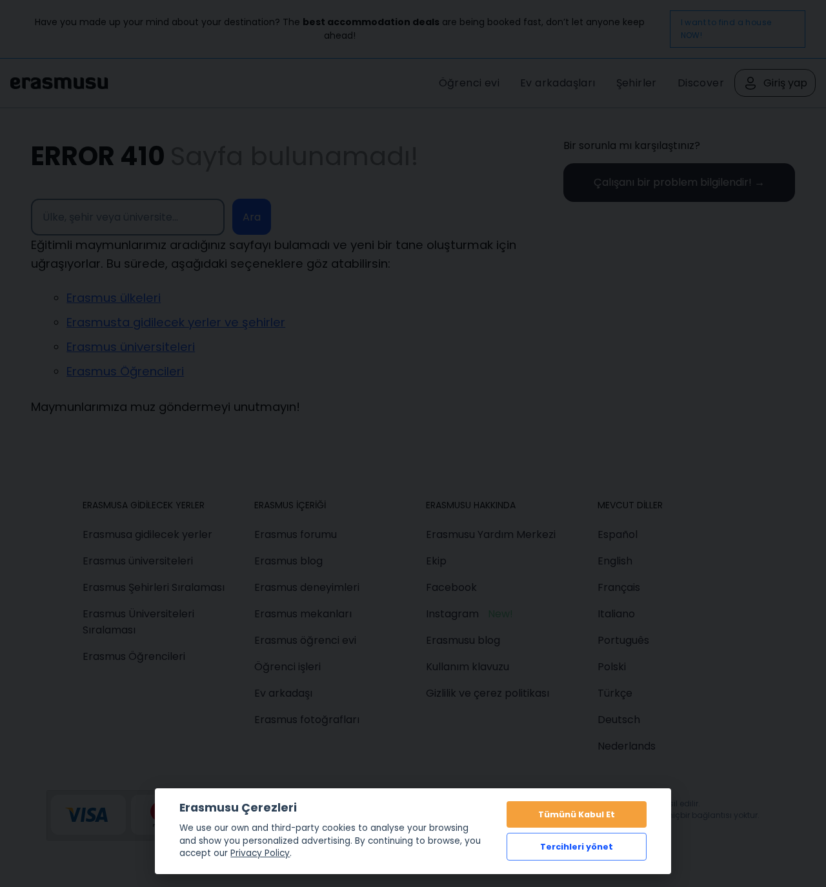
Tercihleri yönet (576, 846)
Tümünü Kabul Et (576, 814)
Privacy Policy (260, 853)
